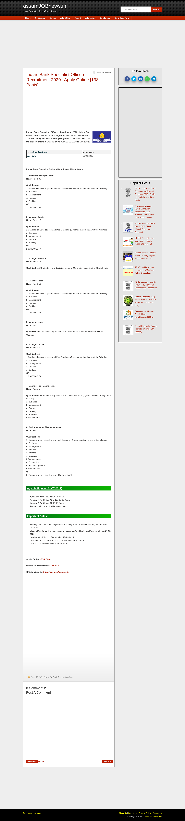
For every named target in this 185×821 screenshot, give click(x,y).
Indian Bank (67, 677)
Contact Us (157, 813)
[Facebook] (127, 78)
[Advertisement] (94, 43)
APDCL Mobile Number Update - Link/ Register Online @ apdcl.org (144, 270)
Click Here (45, 559)
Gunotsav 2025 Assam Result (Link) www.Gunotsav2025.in (144, 314)
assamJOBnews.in (44, 6)
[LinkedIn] (140, 78)
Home (41, 761)
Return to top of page (32, 813)
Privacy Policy (145, 813)
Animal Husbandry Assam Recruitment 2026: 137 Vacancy (146, 329)
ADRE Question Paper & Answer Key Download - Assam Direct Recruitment (146, 285)
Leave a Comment (103, 72)
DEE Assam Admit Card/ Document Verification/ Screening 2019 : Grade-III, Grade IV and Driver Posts (145, 194)
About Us (123, 813)
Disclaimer (132, 813)
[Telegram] (153, 78)
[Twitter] (133, 78)
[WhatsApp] (147, 78)
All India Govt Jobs (44, 677)
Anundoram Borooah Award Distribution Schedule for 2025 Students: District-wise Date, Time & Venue (144, 212)
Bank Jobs (57, 677)
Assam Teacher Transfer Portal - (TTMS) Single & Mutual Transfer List (145, 256)
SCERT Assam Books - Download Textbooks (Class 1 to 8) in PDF (145, 241)
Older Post (107, 761)
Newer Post (32, 761)
